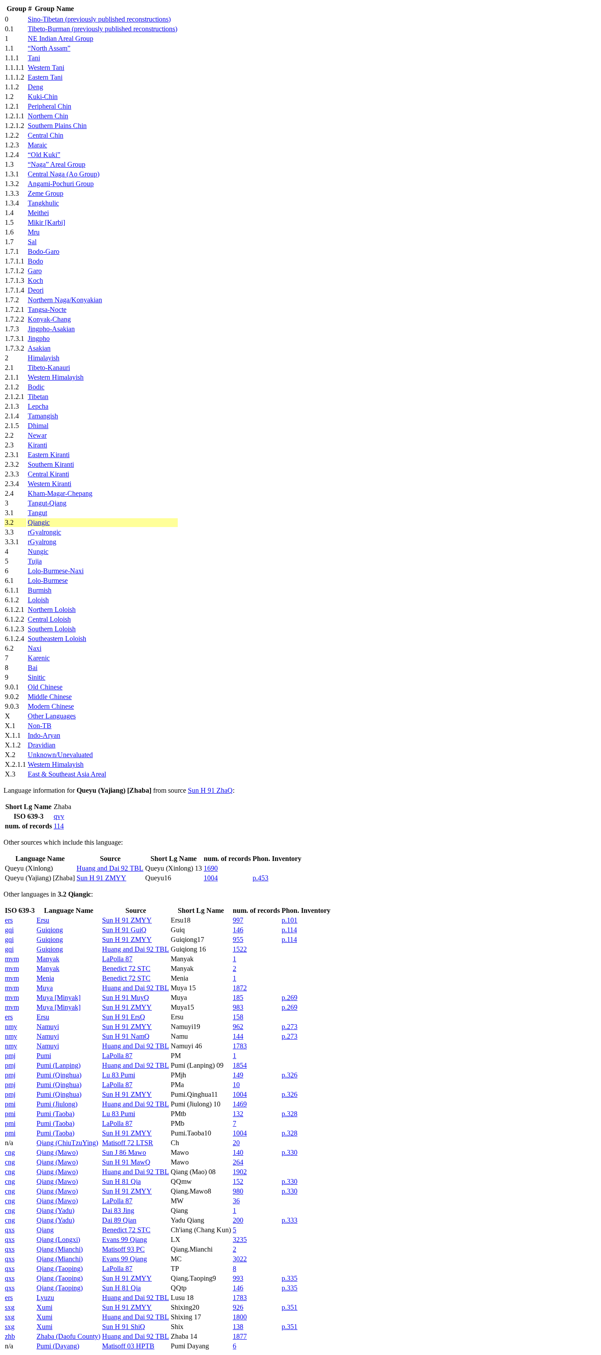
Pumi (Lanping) (59, 1065)
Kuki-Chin (43, 96)
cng (10, 1152)
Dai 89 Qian (119, 1220)
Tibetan (38, 396)
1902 (240, 1172)
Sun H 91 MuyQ (125, 997)
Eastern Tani (45, 77)
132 (238, 1113)
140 (238, 1152)
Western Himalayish (56, 377)
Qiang (45, 1230)
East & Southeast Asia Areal (67, 774)
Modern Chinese (51, 706)
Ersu (43, 920)
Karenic (39, 658)
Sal (32, 241)
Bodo (35, 261)
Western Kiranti (49, 483)
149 (238, 1075)
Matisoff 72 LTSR (127, 1142)
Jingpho (39, 338)
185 (238, 997)
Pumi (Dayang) (58, 1346)
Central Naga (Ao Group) (63, 174)
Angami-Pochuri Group (61, 183)
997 (238, 920)
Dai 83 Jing (118, 1210)
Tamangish (43, 416)
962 (238, 1026)
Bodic (36, 387)
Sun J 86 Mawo (124, 1152)
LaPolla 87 (117, 959)
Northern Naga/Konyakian (65, 300)
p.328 (289, 1113)
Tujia (35, 561)
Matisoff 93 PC (123, 1249)
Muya (45, 988)
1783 (240, 1046)
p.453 (260, 878)
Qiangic (39, 522)
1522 (240, 949)
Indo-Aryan (44, 735)
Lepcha (38, 406)
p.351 (289, 1307)
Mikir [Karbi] (46, 222)
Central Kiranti (48, 474)
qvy (59, 816)
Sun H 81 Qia (121, 1181)
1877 (240, 1336)
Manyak (48, 959)
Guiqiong (50, 930)
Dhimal (38, 425)
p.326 (289, 1075)
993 (238, 1278)
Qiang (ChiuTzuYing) (67, 1142)
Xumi (44, 1307)
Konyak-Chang (49, 319)
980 (238, 1191)
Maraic (37, 145)
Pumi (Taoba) (55, 1113)
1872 (240, 988)
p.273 (289, 1026)
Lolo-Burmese (48, 580)
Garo (35, 271)
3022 (240, 1259)
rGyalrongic (44, 532)
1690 (211, 868)
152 (238, 1181)
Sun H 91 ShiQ (123, 1326)
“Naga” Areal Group (56, 164)
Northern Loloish (52, 609)
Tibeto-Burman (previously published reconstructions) (102, 29)
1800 (240, 1317)
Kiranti (37, 445)
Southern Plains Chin (57, 125)
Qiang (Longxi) (58, 1239)
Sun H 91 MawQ (126, 1162)
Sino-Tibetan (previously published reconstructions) (99, 19)
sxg (10, 1307)
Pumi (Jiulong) (57, 1104)
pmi (10, 1104)
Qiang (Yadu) (55, 1210)
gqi (9, 930)
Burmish (39, 590)
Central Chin (45, 135)
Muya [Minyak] (59, 997)
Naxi (34, 648)
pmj (10, 1055)
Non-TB (39, 725)
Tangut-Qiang (47, 503)
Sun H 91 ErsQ (123, 1017)
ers (9, 920)
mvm (12, 959)
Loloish (38, 600)
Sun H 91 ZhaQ (210, 790)
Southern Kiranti (51, 464)
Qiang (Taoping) (60, 1268)
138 (238, 1326)
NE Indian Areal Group (60, 38)
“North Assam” (49, 48)
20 (236, 1142)
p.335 (289, 1278)
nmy (11, 1026)
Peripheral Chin (49, 106)
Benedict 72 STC (126, 968)
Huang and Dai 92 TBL (110, 868)
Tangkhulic (43, 203)
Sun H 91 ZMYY (101, 878)
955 (238, 939)
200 (238, 1220)
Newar (37, 435)
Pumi (44, 1055)
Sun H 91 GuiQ (124, 930)
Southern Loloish (52, 629)
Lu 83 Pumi (118, 1075)
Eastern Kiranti (49, 454)
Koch (35, 280)
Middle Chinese (50, 696)
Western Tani (46, 67)
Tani (34, 58)
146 (238, 930)
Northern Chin (48, 116)
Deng (35, 87)
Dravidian (41, 745)
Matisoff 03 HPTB (128, 1346)
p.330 (289, 1152)
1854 (240, 1065)
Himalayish (43, 358)
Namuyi (48, 1026)
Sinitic (36, 677)
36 (236, 1201)
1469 (240, 1104)
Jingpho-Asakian (51, 329)
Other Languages (52, 716)
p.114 (289, 930)
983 (238, 1007)
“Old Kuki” (44, 154)
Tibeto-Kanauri (49, 367)
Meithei (38, 212)
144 (238, 1036)
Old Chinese (45, 687)
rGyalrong (42, 542)
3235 (240, 1239)
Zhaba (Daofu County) (68, 1336)
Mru (34, 232)
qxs (10, 1230)
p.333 (289, 1220)
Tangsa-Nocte (47, 309)
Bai (32, 667)
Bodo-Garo (43, 251)
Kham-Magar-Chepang (60, 493)
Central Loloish (49, 619)
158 (238, 1017)
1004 (211, 878)
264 (238, 1162)
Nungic (38, 551)
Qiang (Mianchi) (60, 1249)
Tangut (37, 512)
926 (238, 1307)
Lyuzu (45, 1297)
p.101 (289, 920)
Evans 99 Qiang (124, 1239)
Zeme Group (45, 193)
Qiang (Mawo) (57, 1152)
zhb (10, 1336)
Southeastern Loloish (57, 638)
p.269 (289, 997)
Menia (45, 978)
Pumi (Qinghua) (59, 1075)
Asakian (39, 348)
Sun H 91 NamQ (126, 1036)
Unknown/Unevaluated (60, 754)
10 (236, 1084)
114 (59, 826)
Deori (36, 290)
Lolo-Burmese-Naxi (56, 571)
